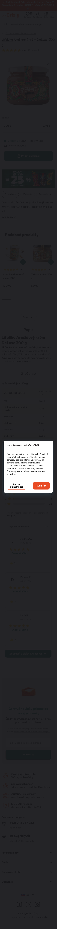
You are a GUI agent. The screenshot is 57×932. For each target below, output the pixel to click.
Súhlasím (41, 485)
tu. (22, 471)
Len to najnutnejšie (16, 485)
